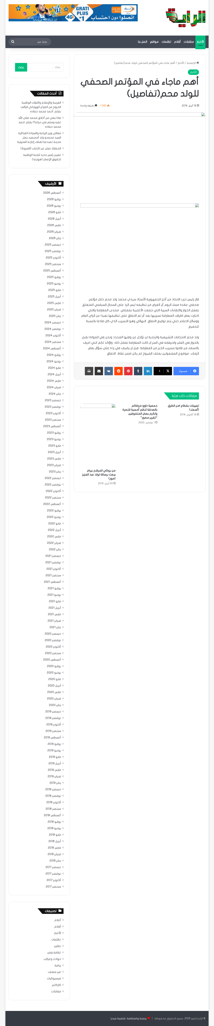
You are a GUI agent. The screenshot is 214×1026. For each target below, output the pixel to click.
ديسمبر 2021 (53, 556)
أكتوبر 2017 (54, 880)
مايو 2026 (54, 212)
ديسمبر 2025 (53, 244)
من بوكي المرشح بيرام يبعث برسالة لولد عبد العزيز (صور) (99, 474)
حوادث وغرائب (52, 959)
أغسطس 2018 (52, 815)
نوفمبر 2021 (53, 562)
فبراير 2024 (54, 387)
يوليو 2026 (54, 199)
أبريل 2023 (54, 452)
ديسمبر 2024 (53, 322)
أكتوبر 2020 (53, 646)
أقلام (177, 41)
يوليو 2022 (54, 510)
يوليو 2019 (54, 744)
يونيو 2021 (54, 594)
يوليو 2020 (54, 666)
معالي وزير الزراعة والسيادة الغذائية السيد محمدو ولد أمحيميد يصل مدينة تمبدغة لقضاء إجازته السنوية (39, 137)
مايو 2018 (55, 834)
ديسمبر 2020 (53, 633)
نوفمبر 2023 (53, 406)
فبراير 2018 (54, 854)
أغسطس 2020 (52, 659)
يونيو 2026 (54, 205)
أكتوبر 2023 (53, 413)
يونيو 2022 (54, 517)
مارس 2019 (54, 770)
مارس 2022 (54, 536)
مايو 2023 (54, 445)
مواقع (154, 41)
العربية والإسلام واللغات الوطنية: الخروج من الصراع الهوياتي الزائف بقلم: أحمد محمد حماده (40, 107)
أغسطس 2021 (52, 581)
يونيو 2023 (54, 439)
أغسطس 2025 (52, 270)
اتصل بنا (142, 41)
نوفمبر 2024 (53, 329)
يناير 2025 (55, 316)
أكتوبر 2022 (53, 491)
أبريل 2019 (54, 763)
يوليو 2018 (54, 821)
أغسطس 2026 (52, 192)
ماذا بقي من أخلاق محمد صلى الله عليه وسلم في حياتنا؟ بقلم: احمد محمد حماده (39, 122)
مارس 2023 (54, 458)
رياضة (58, 965)
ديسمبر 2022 (53, 478)
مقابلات (189, 41)
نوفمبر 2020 (53, 640)
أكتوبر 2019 (53, 724)
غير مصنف (54, 972)
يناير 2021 (55, 627)
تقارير (57, 946)
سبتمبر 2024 (53, 342)
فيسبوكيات (54, 978)
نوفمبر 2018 (53, 795)
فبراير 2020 (54, 698)
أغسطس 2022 (52, 504)
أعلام (57, 920)
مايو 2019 (55, 757)
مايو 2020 (54, 679)
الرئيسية (191, 62)
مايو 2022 (54, 523)
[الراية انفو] (185, 17)
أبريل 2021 (54, 607)
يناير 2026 (55, 238)
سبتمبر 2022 (53, 497)
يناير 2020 (55, 705)
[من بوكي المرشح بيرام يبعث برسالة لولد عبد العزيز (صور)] (98, 435)
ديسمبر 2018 (53, 789)
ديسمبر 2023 (53, 400)
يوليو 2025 (54, 277)
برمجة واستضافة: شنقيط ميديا (129, 1018)
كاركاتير (56, 985)
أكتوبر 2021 (53, 568)
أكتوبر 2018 (53, 802)
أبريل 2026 (54, 218)
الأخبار (200, 41)
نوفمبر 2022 (53, 484)
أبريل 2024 (54, 374)
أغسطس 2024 (52, 348)
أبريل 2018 (54, 841)
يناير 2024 (55, 393)
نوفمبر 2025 (53, 251)
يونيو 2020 (54, 672)
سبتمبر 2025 (53, 264)
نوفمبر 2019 (53, 718)
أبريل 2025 (54, 296)
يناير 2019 (55, 782)
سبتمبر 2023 (53, 419)
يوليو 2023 (54, 432)
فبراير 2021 (54, 620)
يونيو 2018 (54, 828)
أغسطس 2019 (52, 737)
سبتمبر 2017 (53, 886)
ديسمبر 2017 (53, 867)
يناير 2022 (55, 549)
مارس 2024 (54, 380)
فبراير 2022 (54, 543)
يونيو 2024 (54, 361)
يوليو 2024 (54, 355)
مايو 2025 (54, 290)
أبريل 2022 (54, 530)
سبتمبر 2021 (53, 575)
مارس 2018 (54, 847)
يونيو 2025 (54, 283)
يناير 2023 (55, 471)
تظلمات (166, 41)
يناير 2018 (55, 860)
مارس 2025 (54, 303)
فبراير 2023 (54, 465)
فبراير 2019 (54, 776)
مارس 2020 (54, 692)
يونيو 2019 (54, 750)
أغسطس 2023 (52, 426)
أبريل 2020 (54, 685)
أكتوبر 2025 (53, 257)
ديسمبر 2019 (53, 711)
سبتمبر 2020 (53, 653)
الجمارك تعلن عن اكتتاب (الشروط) (40, 148)
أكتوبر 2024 (53, 335)
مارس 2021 (54, 614)
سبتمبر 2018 (53, 808)
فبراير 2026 (54, 231)
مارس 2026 (54, 225)
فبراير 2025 (54, 309)
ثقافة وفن (54, 952)
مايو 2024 (54, 367)
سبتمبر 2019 (53, 731)
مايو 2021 (55, 601)
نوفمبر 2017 (53, 873)
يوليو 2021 (54, 588)
